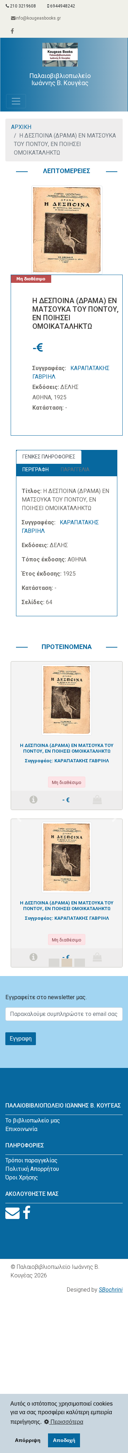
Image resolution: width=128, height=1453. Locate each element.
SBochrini (111, 1289)
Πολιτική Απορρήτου (32, 1169)
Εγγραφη (21, 1038)
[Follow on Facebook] (26, 1213)
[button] (19, 818)
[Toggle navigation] (16, 101)
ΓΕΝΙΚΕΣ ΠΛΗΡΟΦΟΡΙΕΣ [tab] (48, 457)
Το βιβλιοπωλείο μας (32, 1120)
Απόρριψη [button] (28, 1440)
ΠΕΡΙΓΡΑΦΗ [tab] (35, 469)
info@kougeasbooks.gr (38, 18)
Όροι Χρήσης (21, 1177)
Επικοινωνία (21, 1129)
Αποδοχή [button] (64, 1440)
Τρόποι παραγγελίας (31, 1160)
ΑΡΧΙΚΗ (21, 127)
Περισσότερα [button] (66, 1422)
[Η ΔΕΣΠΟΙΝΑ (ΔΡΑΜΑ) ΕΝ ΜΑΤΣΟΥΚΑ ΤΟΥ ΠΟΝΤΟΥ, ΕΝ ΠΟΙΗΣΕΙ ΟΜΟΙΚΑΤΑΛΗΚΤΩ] (67, 699)
